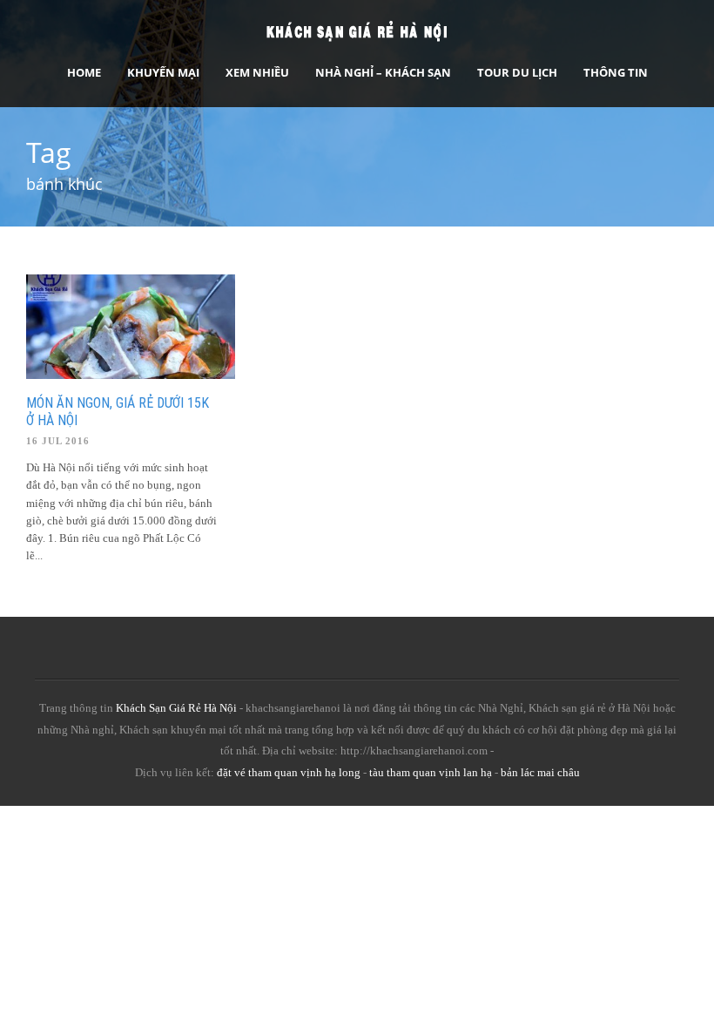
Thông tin (615, 72)
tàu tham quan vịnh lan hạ (430, 772)
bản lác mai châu (540, 772)
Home (84, 72)
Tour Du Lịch (517, 72)
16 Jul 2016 (58, 441)
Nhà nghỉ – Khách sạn (383, 72)
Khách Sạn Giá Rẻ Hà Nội (176, 707)
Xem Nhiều (257, 72)
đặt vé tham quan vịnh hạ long (288, 772)
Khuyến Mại (163, 72)
